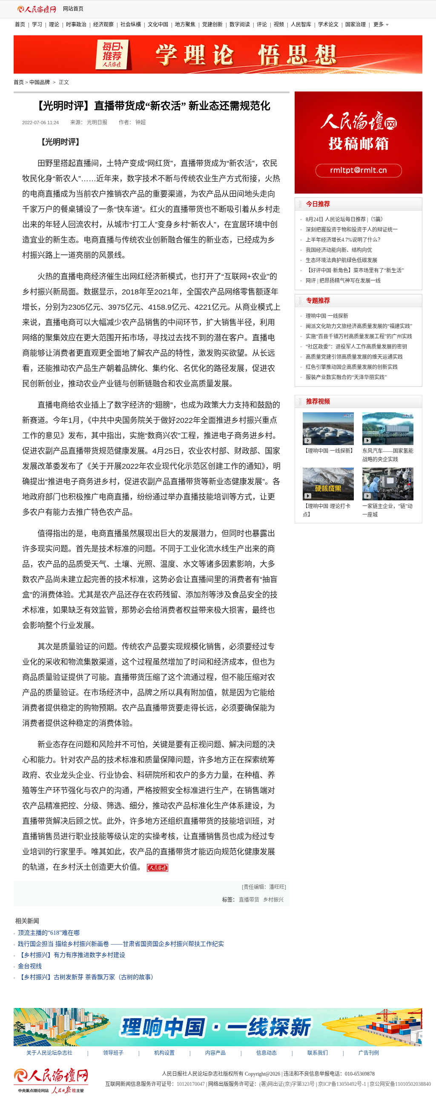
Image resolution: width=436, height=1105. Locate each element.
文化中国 (158, 25)
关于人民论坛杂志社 (49, 1053)
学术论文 (328, 25)
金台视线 (30, 966)
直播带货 (249, 900)
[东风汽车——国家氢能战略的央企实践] (387, 415)
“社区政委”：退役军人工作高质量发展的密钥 (356, 347)
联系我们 (317, 1053)
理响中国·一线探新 (327, 316)
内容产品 (215, 1053)
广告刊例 (369, 1053)
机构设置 (164, 1053)
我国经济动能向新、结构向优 (339, 250)
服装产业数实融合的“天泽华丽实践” (346, 377)
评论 (262, 25)
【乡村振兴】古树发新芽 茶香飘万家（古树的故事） (87, 977)
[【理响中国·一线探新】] (328, 415)
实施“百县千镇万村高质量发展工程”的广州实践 (359, 337)
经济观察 (103, 25)
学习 (37, 25)
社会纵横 (130, 25)
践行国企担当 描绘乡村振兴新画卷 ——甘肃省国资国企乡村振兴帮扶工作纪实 (121, 944)
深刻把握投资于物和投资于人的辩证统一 (352, 230)
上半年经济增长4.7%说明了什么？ (344, 240)
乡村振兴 (273, 900)
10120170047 (191, 1084)
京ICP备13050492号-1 (342, 1084)
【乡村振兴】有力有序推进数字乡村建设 (71, 955)
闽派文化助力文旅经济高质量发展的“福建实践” (359, 326)
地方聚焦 (185, 25)
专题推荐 (318, 300)
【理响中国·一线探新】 (329, 451)
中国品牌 (39, 83)
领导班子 (113, 1053)
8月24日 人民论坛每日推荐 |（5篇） (346, 220)
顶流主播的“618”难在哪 (49, 933)
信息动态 (266, 1053)
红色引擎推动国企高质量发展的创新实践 (352, 367)
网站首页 (73, 9)
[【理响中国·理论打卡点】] (328, 471)
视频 (279, 25)
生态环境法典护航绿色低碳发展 (341, 260)
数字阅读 (239, 25)
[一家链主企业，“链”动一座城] (387, 471)
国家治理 (355, 25)
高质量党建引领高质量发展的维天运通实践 (354, 357)
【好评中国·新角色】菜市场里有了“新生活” (355, 271)
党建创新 (212, 25)
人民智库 (301, 25)
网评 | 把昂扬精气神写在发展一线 (343, 281)
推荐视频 (318, 401)
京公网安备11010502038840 (400, 1084)
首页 (20, 25)
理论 (54, 25)
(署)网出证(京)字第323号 (287, 1084)
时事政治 (76, 25)
